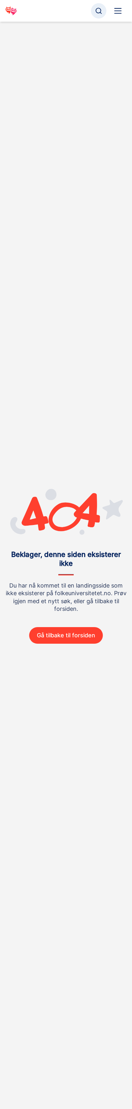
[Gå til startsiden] (11, 10)
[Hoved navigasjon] (118, 11)
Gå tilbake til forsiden (66, 635)
